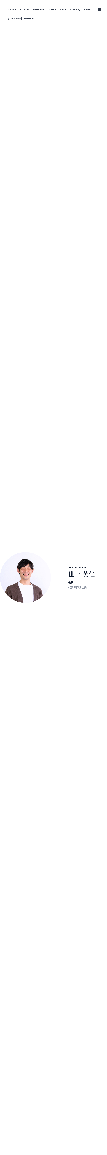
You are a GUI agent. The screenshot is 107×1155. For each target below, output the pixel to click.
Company (75, 9)
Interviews (38, 9)
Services (24, 9)
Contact (88, 9)
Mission (11, 9)
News (63, 9)
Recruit (52, 9)
